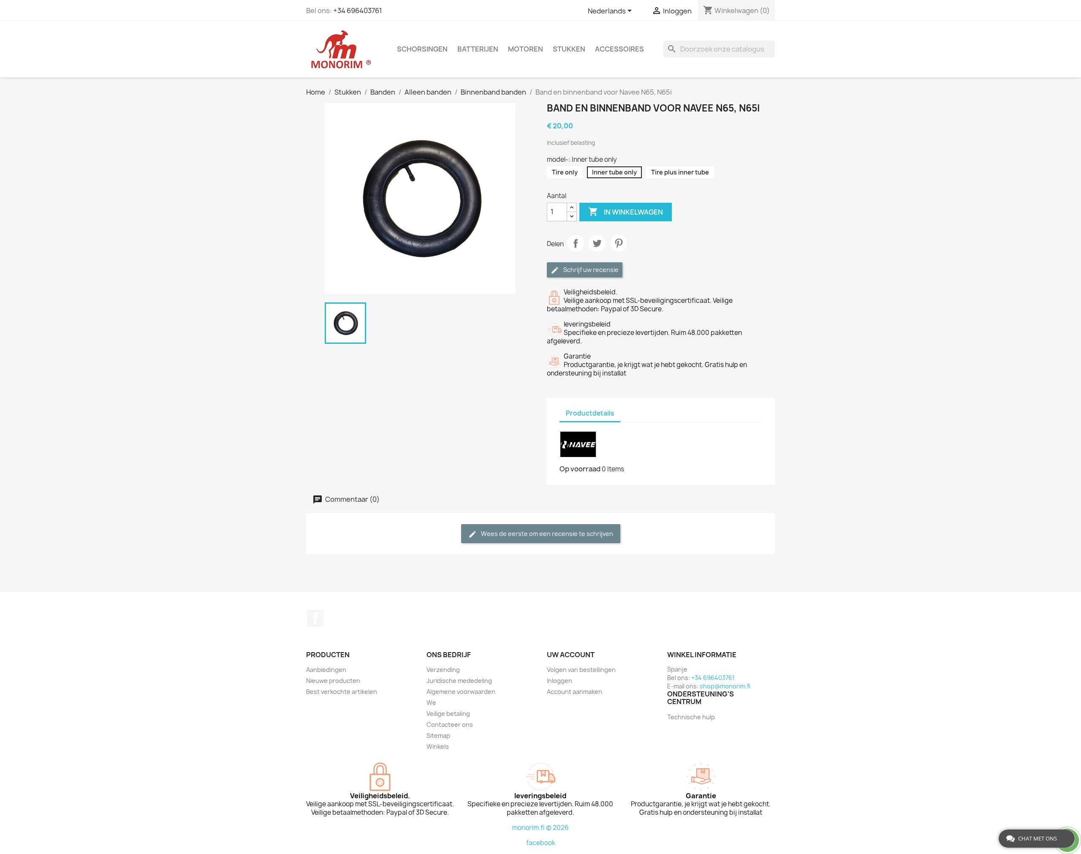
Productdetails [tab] (590, 413)
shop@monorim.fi (725, 686)
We (431, 703)
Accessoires (619, 49)
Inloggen (559, 681)
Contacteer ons (449, 725)
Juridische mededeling (459, 681)
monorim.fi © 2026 (540, 827)
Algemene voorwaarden (460, 692)
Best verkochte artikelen (341, 692)
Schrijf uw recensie (590, 270)
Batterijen (477, 49)
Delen (575, 243)
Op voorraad (580, 469)
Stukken (569, 49)
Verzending (443, 670)
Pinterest (618, 243)
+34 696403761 (357, 10)
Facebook (315, 618)
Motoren (525, 49)
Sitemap (438, 736)
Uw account (571, 654)
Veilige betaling (448, 714)
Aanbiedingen (326, 670)
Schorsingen (422, 49)
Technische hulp (691, 717)
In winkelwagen (625, 212)
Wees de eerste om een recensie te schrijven (546, 534)
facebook (540, 842)
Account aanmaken (574, 692)
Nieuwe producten (333, 681)
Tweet (597, 243)
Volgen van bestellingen (581, 670)
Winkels (437, 746)
